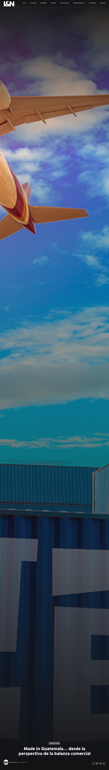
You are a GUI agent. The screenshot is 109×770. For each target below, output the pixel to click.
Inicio (24, 3)
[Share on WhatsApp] (103, 763)
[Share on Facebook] (93, 763)
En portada (33, 3)
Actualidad (43, 3)
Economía (53, 3)
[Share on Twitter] (97, 763)
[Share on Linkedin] (100, 763)
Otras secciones (64, 3)
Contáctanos (92, 3)
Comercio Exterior (54, 743)
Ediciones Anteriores (79, 3)
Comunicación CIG (13, 762)
